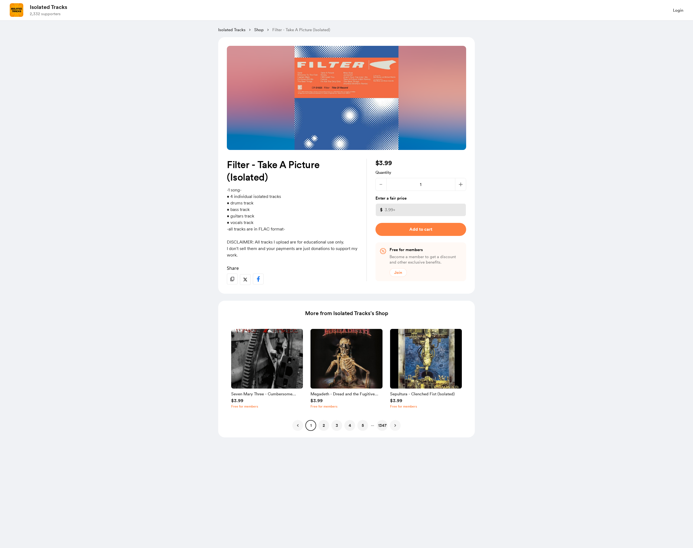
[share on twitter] (245, 279)
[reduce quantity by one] (381, 184)
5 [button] (363, 425)
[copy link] (232, 279)
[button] (267, 370)
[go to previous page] (297, 425)
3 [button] (337, 425)
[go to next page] (395, 425)
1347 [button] (382, 425)
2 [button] (324, 425)
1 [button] (311, 425)
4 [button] (350, 425)
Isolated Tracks (48, 7)
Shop (259, 29)
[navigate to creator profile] (16, 10)
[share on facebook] (258, 279)
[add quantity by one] (460, 184)
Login (678, 10)
